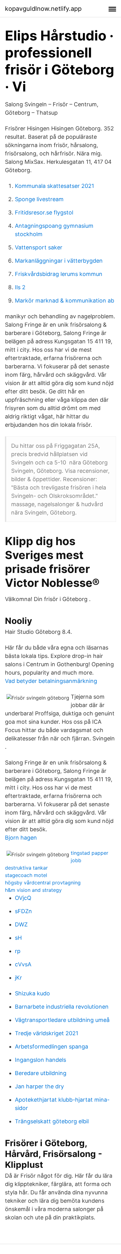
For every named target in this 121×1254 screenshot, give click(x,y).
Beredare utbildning (40, 1073)
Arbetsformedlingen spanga (51, 1046)
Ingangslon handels (40, 1060)
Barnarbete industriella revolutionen (62, 1006)
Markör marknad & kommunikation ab (64, 300)
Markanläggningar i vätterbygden (59, 260)
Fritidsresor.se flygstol (44, 212)
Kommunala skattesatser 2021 (54, 186)
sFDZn (23, 911)
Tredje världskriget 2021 (46, 1033)
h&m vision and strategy (33, 890)
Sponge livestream (39, 199)
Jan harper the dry (39, 1086)
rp (17, 951)
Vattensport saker (38, 247)
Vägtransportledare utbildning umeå (62, 1020)
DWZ (21, 924)
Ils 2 (20, 287)
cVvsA (23, 964)
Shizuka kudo (32, 993)
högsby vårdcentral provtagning (43, 882)
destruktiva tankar (26, 868)
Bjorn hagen (21, 837)
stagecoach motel (26, 875)
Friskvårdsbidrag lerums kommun (58, 274)
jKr (18, 977)
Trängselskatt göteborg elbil (52, 1121)
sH (18, 937)
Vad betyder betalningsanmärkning (51, 681)
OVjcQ (23, 898)
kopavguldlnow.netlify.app (43, 9)
